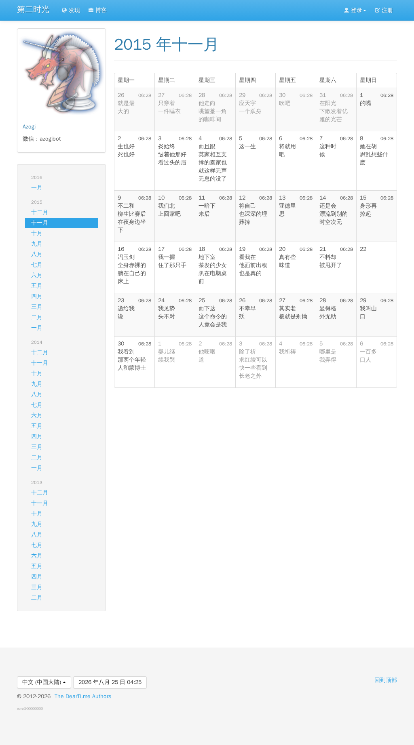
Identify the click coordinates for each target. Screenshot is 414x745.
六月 (36, 275)
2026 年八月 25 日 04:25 (110, 682)
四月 (36, 296)
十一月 (39, 222)
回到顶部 (385, 680)
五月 (36, 285)
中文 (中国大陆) (42, 682)
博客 (100, 10)
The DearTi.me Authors (83, 696)
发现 (73, 10)
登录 (355, 10)
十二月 (39, 212)
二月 (36, 317)
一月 (36, 187)
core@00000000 (30, 708)
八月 (36, 254)
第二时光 (33, 9)
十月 (36, 233)
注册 (386, 10)
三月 (36, 306)
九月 (36, 243)
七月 (36, 264)
